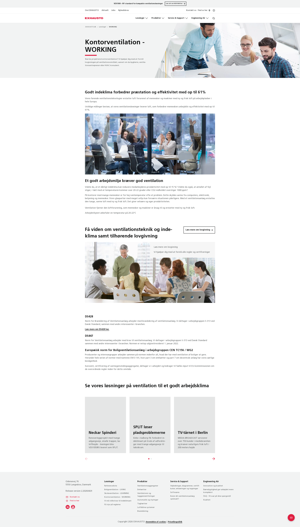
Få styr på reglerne (112, 505)
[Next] (213, 458)
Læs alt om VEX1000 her (174, 3)
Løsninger (140, 18)
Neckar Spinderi (105, 425)
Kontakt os (75, 497)
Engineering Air (198, 18)
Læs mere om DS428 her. (97, 329)
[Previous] (86, 458)
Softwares (174, 492)
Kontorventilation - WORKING (117, 497)
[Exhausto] (94, 18)
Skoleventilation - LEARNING (116, 493)
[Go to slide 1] (148, 458)
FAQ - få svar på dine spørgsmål (217, 496)
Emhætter (141, 490)
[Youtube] (73, 507)
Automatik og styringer (147, 500)
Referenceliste (110, 486)
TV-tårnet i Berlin (194, 425)
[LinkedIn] (68, 507)
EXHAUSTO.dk (90, 27)
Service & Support (176, 18)
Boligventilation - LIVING (115, 490)
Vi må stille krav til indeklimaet (117, 501)
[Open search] (211, 18)
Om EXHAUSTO (92, 10)
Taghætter (142, 504)
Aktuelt (105, 10)
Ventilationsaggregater (147, 486)
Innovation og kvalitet (213, 486)
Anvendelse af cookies (156, 522)
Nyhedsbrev (123, 10)
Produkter (156, 18)
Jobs (113, 10)
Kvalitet (206, 500)
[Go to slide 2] (151, 458)
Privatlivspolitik (175, 522)
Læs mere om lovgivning (198, 230)
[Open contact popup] (291, 517)
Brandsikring (142, 511)
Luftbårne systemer (146, 507)
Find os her (74, 501)
